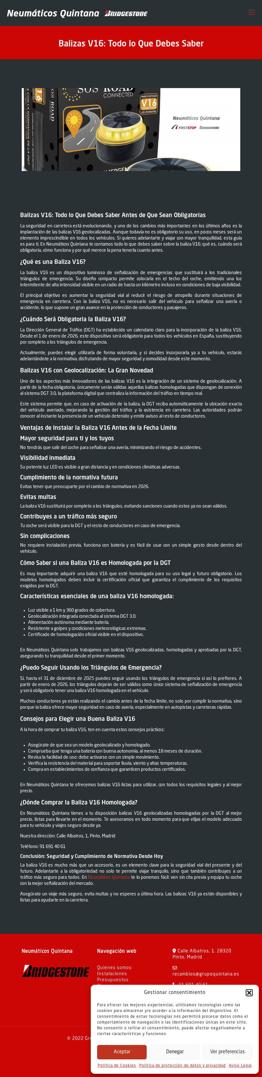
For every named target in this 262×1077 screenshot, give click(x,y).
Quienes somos (114, 968)
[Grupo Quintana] (77, 13)
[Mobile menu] (251, 12)
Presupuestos (113, 980)
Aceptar (122, 1052)
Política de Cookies (117, 1066)
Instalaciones (112, 974)
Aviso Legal (240, 1066)
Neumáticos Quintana (109, 877)
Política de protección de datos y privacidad (182, 1066)
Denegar (175, 1052)
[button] (249, 993)
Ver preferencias (227, 1052)
